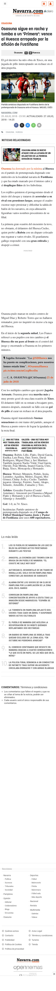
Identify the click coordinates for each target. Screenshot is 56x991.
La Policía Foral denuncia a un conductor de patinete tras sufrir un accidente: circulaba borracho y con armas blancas (31, 665)
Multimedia (35, 910)
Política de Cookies (13, 944)
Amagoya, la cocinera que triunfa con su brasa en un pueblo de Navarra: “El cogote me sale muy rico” (31, 561)
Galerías (35, 913)
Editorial (8, 902)
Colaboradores (11, 906)
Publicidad (9, 940)
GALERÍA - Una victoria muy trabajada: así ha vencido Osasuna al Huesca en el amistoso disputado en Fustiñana (35, 445)
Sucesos (8, 883)
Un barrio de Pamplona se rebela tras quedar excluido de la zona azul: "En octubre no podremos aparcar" (29, 638)
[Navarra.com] (28, 11)
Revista (33, 905)
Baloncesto (36, 883)
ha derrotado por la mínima (21, 168)
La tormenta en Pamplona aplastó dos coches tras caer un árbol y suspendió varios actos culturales (30, 613)
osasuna (10, 132)
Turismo (35, 940)
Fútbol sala (36, 893)
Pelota (34, 886)
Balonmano (36, 890)
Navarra (7, 875)
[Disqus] (27, 746)
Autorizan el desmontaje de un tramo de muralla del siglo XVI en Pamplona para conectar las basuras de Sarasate (31, 573)
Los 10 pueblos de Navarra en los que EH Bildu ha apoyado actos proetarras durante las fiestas (30, 548)
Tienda (35, 944)
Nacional (34, 901)
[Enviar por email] (39, 125)
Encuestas (9, 913)
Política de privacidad (14, 949)
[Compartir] (16, 125)
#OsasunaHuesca (38, 366)
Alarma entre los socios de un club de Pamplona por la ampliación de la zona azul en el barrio (30, 585)
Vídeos (34, 917)
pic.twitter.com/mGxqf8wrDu (20, 370)
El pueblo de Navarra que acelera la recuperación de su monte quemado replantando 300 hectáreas (28, 625)
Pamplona (8, 894)
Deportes (34, 875)
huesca (19, 132)
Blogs (7, 909)
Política (8, 879)
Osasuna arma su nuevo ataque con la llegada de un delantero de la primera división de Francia (36, 154)
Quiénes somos (12, 931)
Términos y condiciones (33, 687)
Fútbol (34, 879)
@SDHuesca (39, 358)
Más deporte (37, 897)
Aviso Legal (37, 931)
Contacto (9, 935)
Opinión (6, 898)
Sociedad (8, 890)
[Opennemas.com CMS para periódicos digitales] (28, 970)
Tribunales (9, 886)
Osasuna (7, 917)
